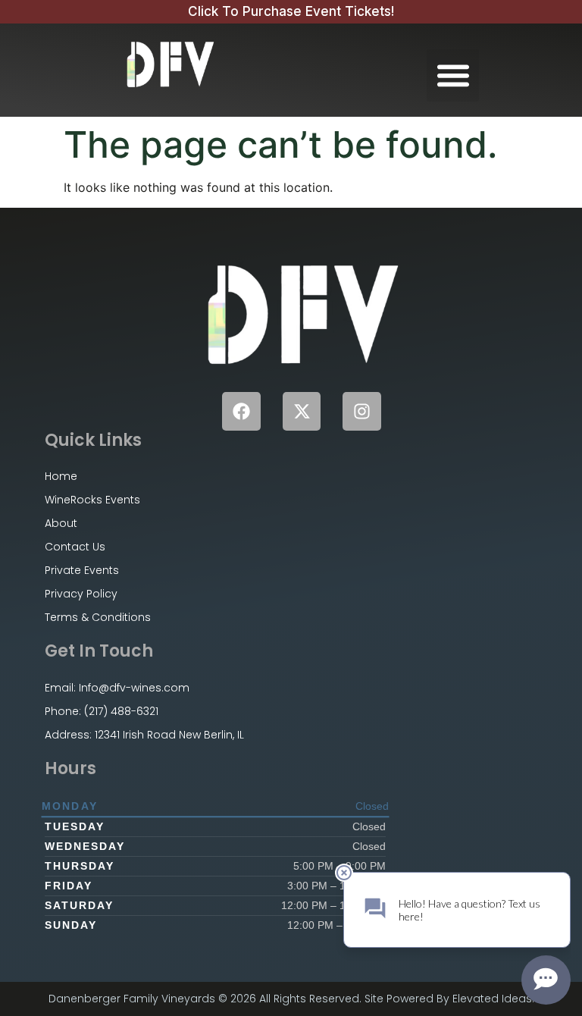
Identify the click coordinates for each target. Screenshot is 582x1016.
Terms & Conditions (98, 617)
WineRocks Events (92, 499)
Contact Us (75, 546)
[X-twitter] (302, 411)
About (61, 523)
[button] (453, 75)
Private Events (82, 570)
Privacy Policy (81, 593)
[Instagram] (362, 411)
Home (61, 476)
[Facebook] (241, 411)
